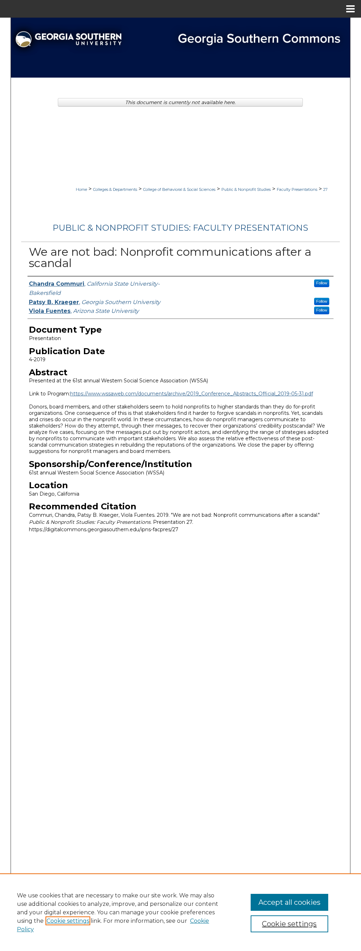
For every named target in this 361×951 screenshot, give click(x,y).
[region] (180, 912)
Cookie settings (68, 920)
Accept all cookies (289, 902)
